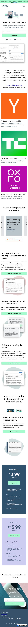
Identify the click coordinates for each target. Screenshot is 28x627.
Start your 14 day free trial (14, 273)
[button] (23, 5)
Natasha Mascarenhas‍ (14, 85)
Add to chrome (14, 431)
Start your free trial (14, 482)
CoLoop (15, 2)
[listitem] (14, 226)
